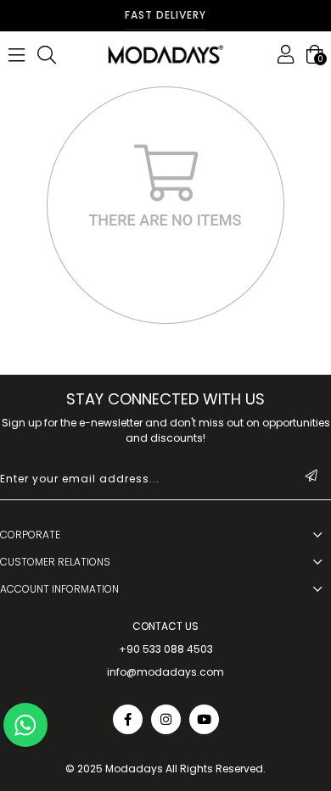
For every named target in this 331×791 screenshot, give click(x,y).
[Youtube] (204, 719)
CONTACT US (165, 626)
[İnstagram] (166, 719)
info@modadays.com (165, 672)
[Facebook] (128, 719)
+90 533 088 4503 (166, 649)
